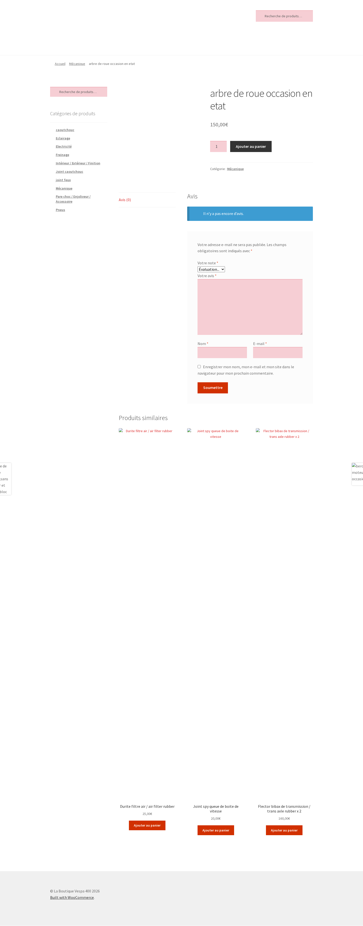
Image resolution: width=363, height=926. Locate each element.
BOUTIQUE (63, 43)
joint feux (63, 180)
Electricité (64, 146)
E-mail (260, 343)
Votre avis (207, 275)
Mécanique (77, 63)
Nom (203, 343)
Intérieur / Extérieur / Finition (78, 163)
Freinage (62, 155)
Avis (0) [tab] (125, 199)
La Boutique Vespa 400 (86, 15)
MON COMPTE (100, 43)
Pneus (60, 210)
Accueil (60, 63)
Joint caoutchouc (69, 171)
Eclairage (63, 138)
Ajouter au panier (251, 146)
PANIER (134, 43)
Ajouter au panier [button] (147, 825)
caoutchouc (65, 130)
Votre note (208, 262)
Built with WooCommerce (72, 897)
